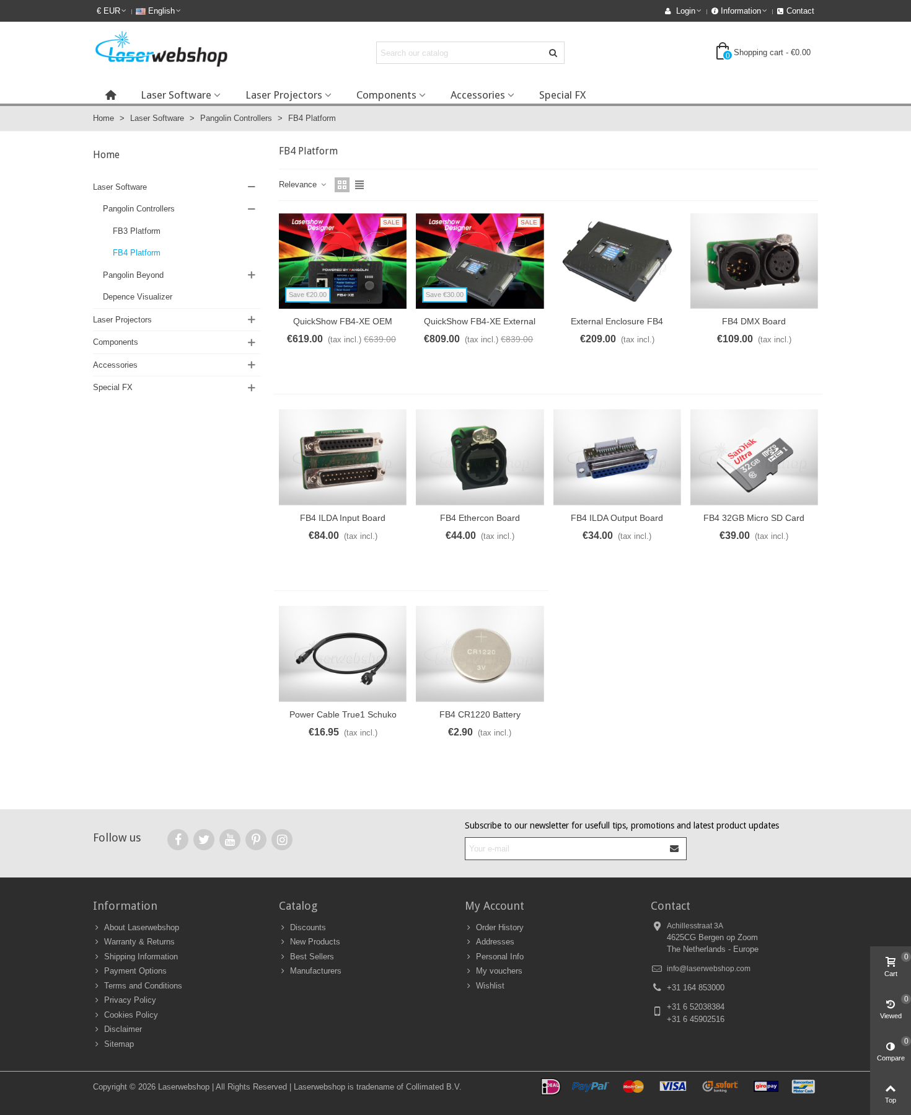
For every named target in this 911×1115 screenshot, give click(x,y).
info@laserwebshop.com (708, 968)
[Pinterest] (255, 839)
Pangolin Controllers (139, 208)
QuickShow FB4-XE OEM (342, 321)
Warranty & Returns (139, 941)
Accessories (478, 95)
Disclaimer (123, 1029)
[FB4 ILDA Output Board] (617, 457)
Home (106, 155)
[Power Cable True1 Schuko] (343, 654)
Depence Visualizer (137, 296)
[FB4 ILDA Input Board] (343, 457)
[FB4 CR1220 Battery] (480, 654)
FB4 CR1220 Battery (480, 714)
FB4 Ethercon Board (480, 518)
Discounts (308, 927)
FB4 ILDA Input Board (342, 518)
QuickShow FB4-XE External (479, 321)
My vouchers (499, 970)
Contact (670, 905)
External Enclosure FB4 (617, 321)
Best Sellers (312, 956)
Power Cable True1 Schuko (343, 714)
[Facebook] (177, 839)
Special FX (562, 95)
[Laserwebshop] (161, 52)
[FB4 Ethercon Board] (480, 457)
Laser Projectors (283, 95)
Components (386, 95)
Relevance (299, 184)
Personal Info (500, 956)
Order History (500, 927)
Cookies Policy (131, 1014)
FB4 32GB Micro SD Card (753, 518)
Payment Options (135, 970)
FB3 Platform (137, 231)
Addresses (495, 941)
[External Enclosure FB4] (617, 261)
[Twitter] (203, 839)
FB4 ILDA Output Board (617, 518)
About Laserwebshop (141, 927)
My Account (494, 905)
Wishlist (490, 985)
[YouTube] (229, 839)
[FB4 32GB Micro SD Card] (754, 457)
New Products (315, 941)
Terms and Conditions (143, 985)
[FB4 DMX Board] (754, 261)
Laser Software (176, 95)
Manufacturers (315, 970)
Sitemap (119, 1044)
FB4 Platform (137, 252)
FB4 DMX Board (754, 321)
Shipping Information (141, 956)
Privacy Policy (130, 1000)
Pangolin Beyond (133, 275)
